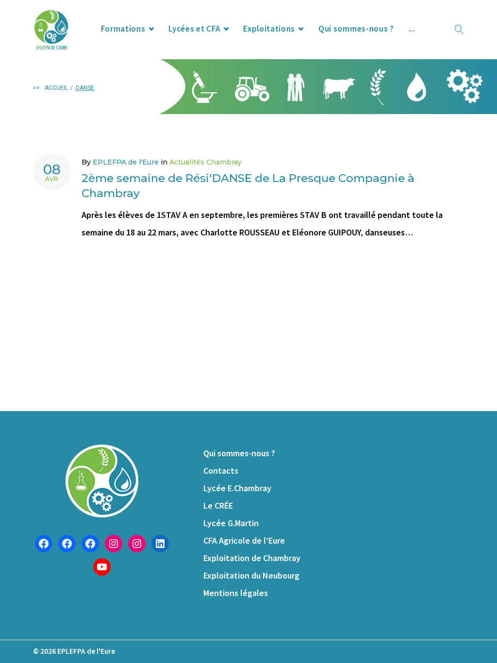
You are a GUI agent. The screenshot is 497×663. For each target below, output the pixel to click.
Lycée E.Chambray (237, 488)
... (412, 28)
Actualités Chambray (205, 162)
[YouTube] (102, 567)
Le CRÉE (218, 505)
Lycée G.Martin (231, 523)
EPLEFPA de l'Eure (126, 162)
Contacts (220, 470)
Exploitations (269, 28)
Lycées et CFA (194, 28)
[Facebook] (43, 543)
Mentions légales (235, 592)
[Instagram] (113, 543)
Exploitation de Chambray (251, 558)
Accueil (56, 87)
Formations (123, 28)
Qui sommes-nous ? (356, 28)
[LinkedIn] (160, 543)
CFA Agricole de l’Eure (244, 540)
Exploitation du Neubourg (251, 575)
